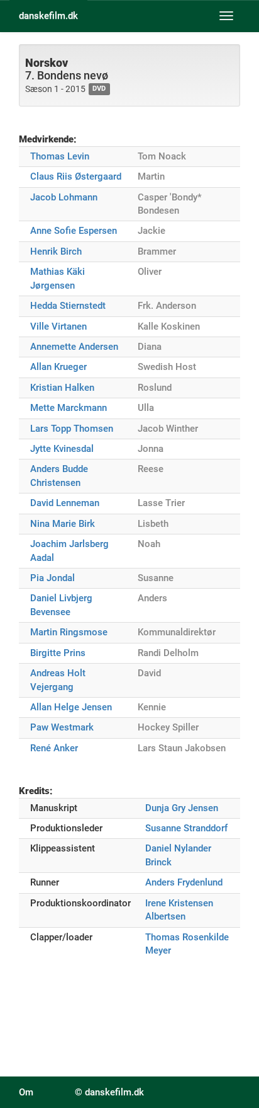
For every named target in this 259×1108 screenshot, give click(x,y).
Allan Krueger (58, 366)
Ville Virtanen (58, 326)
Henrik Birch (56, 251)
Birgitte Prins (57, 653)
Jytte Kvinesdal (62, 448)
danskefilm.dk (48, 15)
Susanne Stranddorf (186, 828)
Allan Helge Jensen (71, 707)
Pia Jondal (52, 578)
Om (26, 1092)
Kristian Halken (62, 387)
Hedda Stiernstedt (68, 305)
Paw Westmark (62, 727)
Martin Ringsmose (68, 632)
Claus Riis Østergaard (75, 176)
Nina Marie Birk (62, 523)
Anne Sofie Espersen (73, 230)
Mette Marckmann (68, 407)
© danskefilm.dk (109, 1092)
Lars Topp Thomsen (71, 428)
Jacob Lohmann (63, 197)
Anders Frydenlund (184, 882)
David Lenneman (64, 503)
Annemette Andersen (74, 346)
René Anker (54, 748)
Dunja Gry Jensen (181, 808)
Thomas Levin (59, 156)
